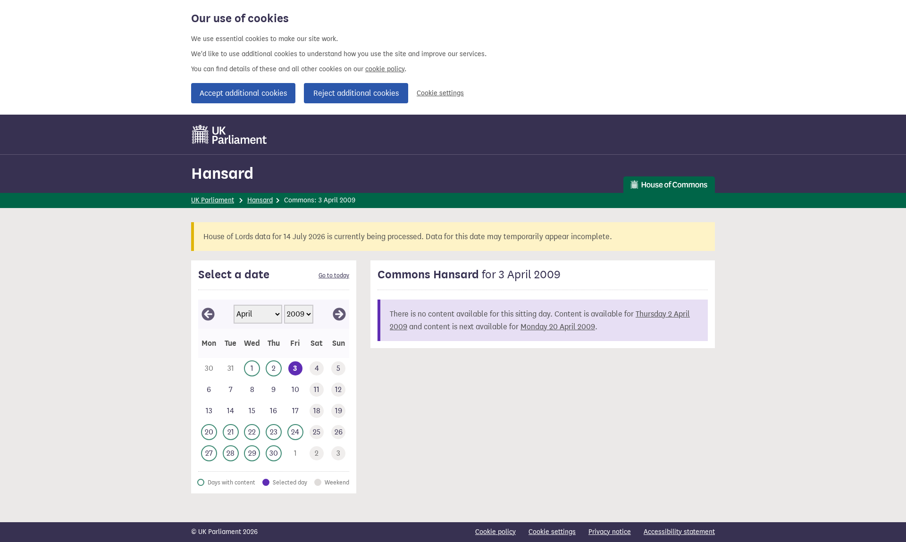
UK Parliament (212, 200)
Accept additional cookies (243, 93)
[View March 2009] (208, 314)
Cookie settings (440, 93)
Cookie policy (495, 532)
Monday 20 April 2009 (557, 326)
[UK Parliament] (229, 134)
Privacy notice (609, 532)
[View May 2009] (339, 314)
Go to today (334, 275)
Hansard (222, 173)
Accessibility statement (679, 532)
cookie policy (384, 69)
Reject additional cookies (356, 93)
